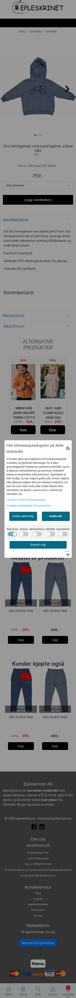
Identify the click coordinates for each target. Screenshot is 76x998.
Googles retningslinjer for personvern (28, 505)
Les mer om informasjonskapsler (26, 499)
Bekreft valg (38, 544)
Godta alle (55, 516)
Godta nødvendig (23, 516)
